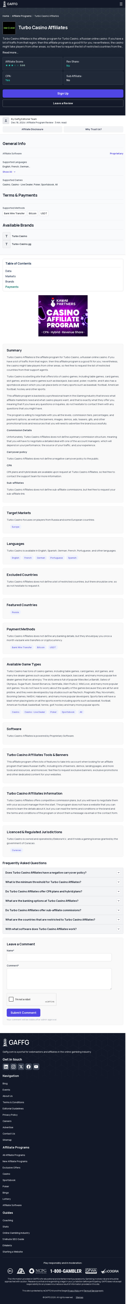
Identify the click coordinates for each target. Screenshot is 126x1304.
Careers (7, 1121)
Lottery (7, 1198)
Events (6, 1089)
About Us (8, 1096)
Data (8, 271)
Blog (5, 1083)
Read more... (10, 52)
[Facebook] (28, 1066)
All (81, 711)
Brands (9, 281)
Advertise (8, 1127)
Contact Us (9, 1133)
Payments (12, 286)
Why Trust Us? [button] (93, 129)
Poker (53, 711)
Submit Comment (23, 1013)
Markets (10, 276)
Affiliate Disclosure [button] (32, 129)
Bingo (6, 1192)
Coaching (8, 1220)
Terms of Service (91, 1290)
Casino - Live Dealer (35, 711)
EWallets (7, 1245)
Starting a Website (13, 1251)
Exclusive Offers (11, 1167)
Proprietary (116, 153)
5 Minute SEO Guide (13, 1239)
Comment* (13, 965)
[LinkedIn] (6, 1066)
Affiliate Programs (22, 16)
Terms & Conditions (13, 1102)
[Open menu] (121, 4)
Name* (10, 950)
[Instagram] (13, 1066)
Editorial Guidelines (13, 1108)
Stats (6, 1226)
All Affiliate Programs (14, 1155)
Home (6, 16)
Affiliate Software (12, 1205)
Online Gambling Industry (16, 1232)
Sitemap (7, 1139)
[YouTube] (36, 1066)
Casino (15, 711)
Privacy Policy (10, 1114)
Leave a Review (63, 103)
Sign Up (63, 93)
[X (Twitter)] (21, 1066)
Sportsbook (68, 711)
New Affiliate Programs (15, 1161)
